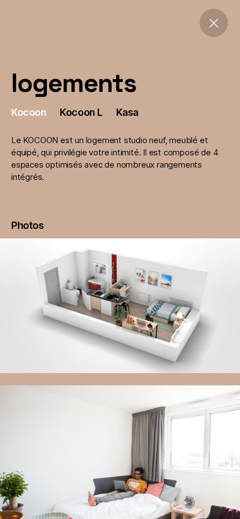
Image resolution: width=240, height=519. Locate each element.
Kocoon (28, 112)
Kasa (127, 112)
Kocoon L (81, 112)
